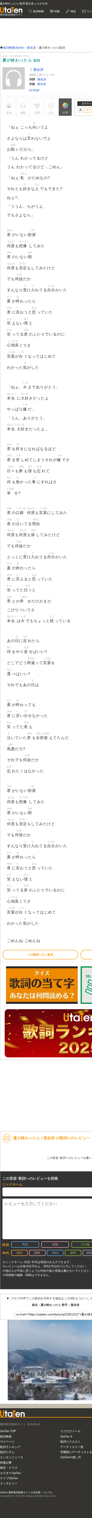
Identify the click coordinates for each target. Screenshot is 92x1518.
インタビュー (8, 1483)
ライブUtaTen (9, 1478)
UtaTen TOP (8, 1431)
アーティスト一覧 (72, 1447)
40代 (73, 1253)
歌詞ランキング (10, 1447)
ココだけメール (70, 1431)
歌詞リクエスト (70, 1441)
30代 (55, 1253)
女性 (55, 1244)
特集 (57, 11)
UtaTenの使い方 (70, 1457)
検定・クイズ (8, 1467)
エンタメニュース (11, 1457)
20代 (37, 1253)
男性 (25, 1244)
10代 (19, 1253)
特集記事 (6, 1462)
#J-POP (34, 90)
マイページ (7, 1441)
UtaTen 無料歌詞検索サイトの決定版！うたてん (26, 1492)
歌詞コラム (7, 1452)
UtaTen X (66, 1436)
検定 (73, 11)
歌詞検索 (38, 11)
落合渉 (37, 69)
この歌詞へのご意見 (40, 954)
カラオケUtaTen (10, 1473)
